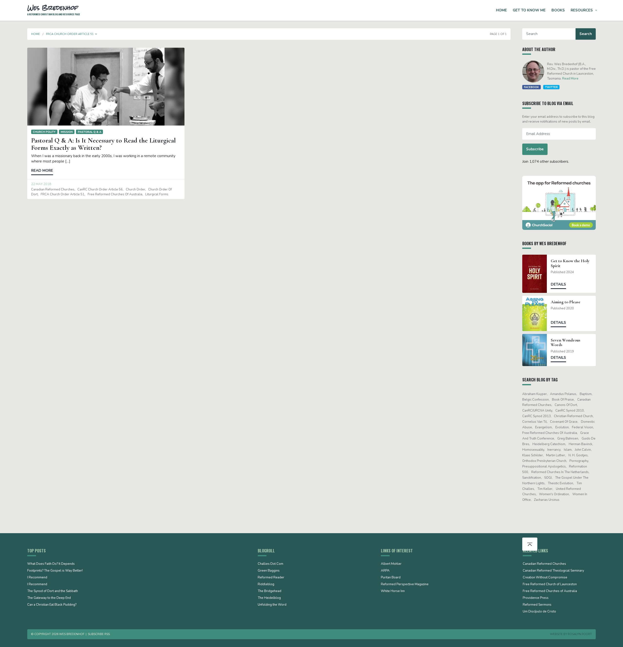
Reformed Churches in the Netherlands (560, 472)
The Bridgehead (269, 591)
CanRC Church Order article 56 (100, 189)
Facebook (531, 87)
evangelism (543, 427)
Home (501, 10)
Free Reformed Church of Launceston (550, 584)
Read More (570, 78)
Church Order (135, 189)
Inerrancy (553, 450)
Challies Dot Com (270, 564)
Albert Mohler (391, 564)
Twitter (551, 87)
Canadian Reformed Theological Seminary (553, 571)
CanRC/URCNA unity (537, 410)
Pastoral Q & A (89, 132)
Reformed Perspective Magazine (405, 584)
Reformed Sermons (537, 605)
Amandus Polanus (563, 394)
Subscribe (535, 149)
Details (558, 284)
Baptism (586, 394)
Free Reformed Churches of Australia (115, 194)
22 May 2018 (41, 184)
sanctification (531, 478)
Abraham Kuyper (534, 394)
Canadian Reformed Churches (52, 189)
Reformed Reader (271, 578)
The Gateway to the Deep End (49, 598)
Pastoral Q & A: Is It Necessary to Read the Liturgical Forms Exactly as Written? (103, 144)
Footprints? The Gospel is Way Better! (55, 571)
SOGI (548, 478)
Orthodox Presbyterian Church (544, 461)
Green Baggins (269, 571)
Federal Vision (582, 427)
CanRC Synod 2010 (569, 410)
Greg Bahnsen (567, 438)
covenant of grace (563, 422)
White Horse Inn (393, 591)
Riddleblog (266, 584)
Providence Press (536, 598)
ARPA (385, 571)
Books (558, 10)
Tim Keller (544, 489)
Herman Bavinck (580, 444)
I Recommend (37, 578)
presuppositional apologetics (544, 466)
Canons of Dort (566, 405)
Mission (67, 132)
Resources (582, 10)
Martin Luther (555, 455)
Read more (42, 170)
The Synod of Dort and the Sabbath (52, 591)
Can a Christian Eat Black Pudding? (51, 605)
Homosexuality (533, 450)
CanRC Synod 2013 (536, 416)
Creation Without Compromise (545, 578)
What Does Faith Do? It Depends (51, 564)
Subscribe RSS (99, 634)
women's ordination (554, 494)
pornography (578, 461)
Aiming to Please (565, 302)
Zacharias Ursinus (546, 500)
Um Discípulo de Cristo (539, 612)
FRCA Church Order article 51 (62, 194)
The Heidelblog (269, 598)
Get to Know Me (529, 10)
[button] (96, 34)
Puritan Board (391, 578)
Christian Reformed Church (573, 416)
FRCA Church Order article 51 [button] (70, 34)
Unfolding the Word (272, 605)
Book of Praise (563, 399)
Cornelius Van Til (534, 422)
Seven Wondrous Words (565, 342)
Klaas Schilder (532, 455)
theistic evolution (560, 483)
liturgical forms (156, 194)
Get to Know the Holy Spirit (570, 263)
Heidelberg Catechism (548, 444)
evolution (562, 427)
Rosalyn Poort (580, 634)
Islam (568, 450)
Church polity (44, 132)
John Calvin (583, 450)
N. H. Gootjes (578, 455)
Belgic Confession (535, 399)
